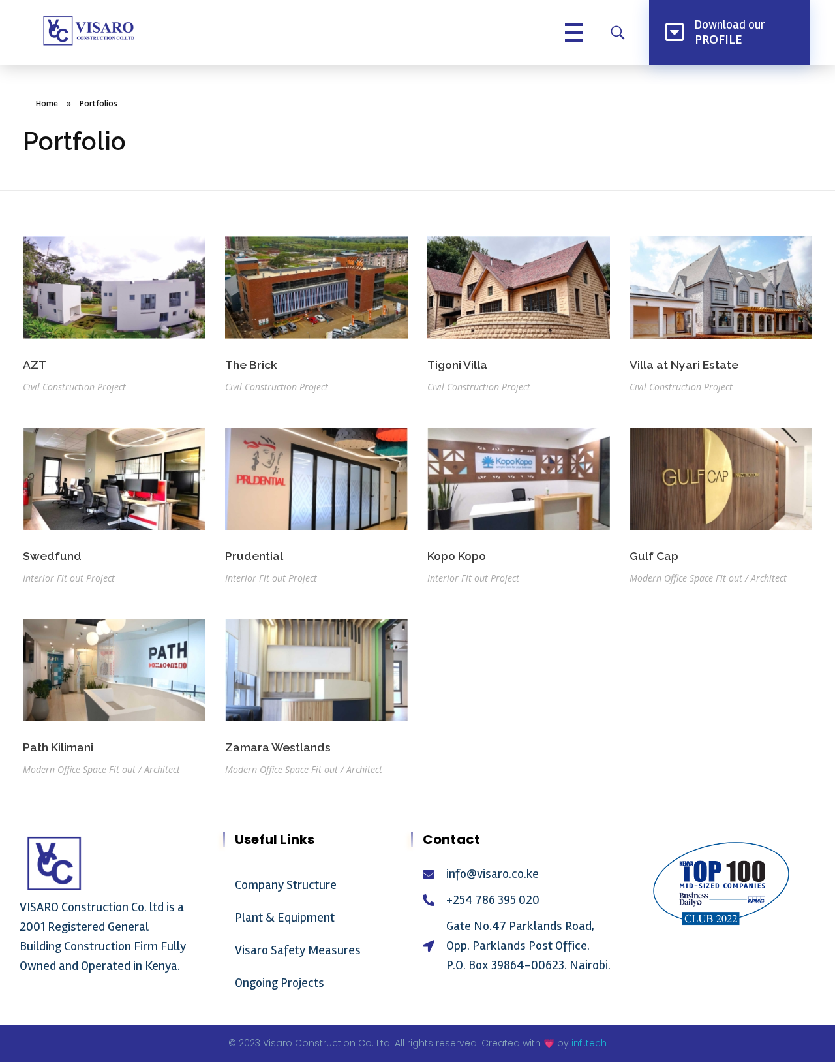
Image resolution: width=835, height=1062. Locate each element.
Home (47, 103)
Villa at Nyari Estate (684, 364)
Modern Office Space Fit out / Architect (708, 578)
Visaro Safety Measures (298, 950)
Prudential (254, 556)
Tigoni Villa (457, 364)
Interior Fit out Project (69, 578)
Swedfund (52, 556)
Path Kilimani (58, 747)
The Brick (251, 364)
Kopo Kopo (456, 556)
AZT (34, 364)
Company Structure (286, 885)
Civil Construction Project (74, 387)
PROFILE (718, 39)
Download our (730, 25)
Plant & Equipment (285, 917)
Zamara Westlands (278, 747)
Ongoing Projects (279, 983)
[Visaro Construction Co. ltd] (87, 30)
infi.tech (589, 1043)
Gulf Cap (654, 556)
